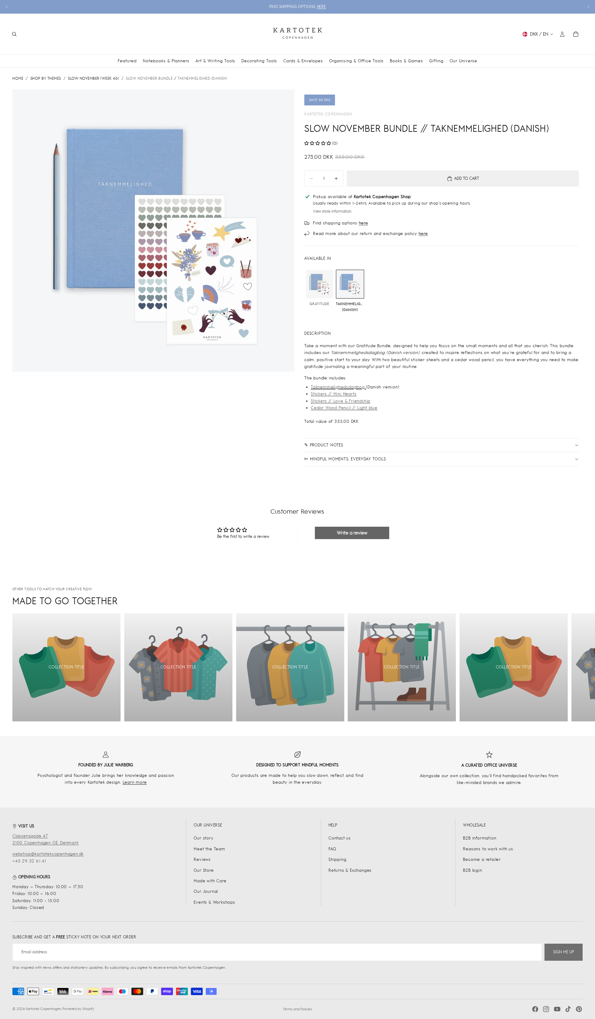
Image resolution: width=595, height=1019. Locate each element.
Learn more (135, 782)
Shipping (337, 859)
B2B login (472, 870)
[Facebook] (535, 1009)
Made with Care (210, 881)
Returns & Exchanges (350, 870)
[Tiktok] (568, 1009)
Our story (203, 838)
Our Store (204, 870)
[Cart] (576, 34)
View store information (332, 211)
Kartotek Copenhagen (328, 114)
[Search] (14, 34)
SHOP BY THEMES (45, 78)
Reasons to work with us (488, 849)
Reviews (202, 859)
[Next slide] (588, 7)
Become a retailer (482, 859)
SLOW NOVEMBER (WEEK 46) (93, 78)
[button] (318, 143)
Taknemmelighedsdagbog (338, 387)
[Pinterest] (579, 1009)
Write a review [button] (352, 532)
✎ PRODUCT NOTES (323, 445)
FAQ (332, 849)
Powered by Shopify (78, 1009)
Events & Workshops (214, 902)
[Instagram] (546, 1009)
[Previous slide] (7, 7)
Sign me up (563, 952)
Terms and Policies (297, 1009)
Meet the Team (209, 849)
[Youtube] (557, 1009)
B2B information (479, 838)
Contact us (339, 838)
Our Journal (206, 891)
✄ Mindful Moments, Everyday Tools (345, 459)
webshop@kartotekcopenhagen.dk (48, 854)
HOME (17, 78)
